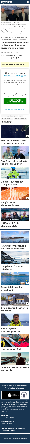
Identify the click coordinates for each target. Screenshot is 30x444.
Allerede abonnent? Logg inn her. (15, 109)
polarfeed (5, 116)
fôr (20, 116)
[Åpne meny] (28, 2)
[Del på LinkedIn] (16, 58)
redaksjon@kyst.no (17, 388)
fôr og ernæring (20, 118)
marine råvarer (7, 118)
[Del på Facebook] (11, 58)
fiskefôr (14, 116)
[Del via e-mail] (19, 58)
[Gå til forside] (12, 2)
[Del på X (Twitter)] (13, 58)
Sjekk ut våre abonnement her (15, 101)
